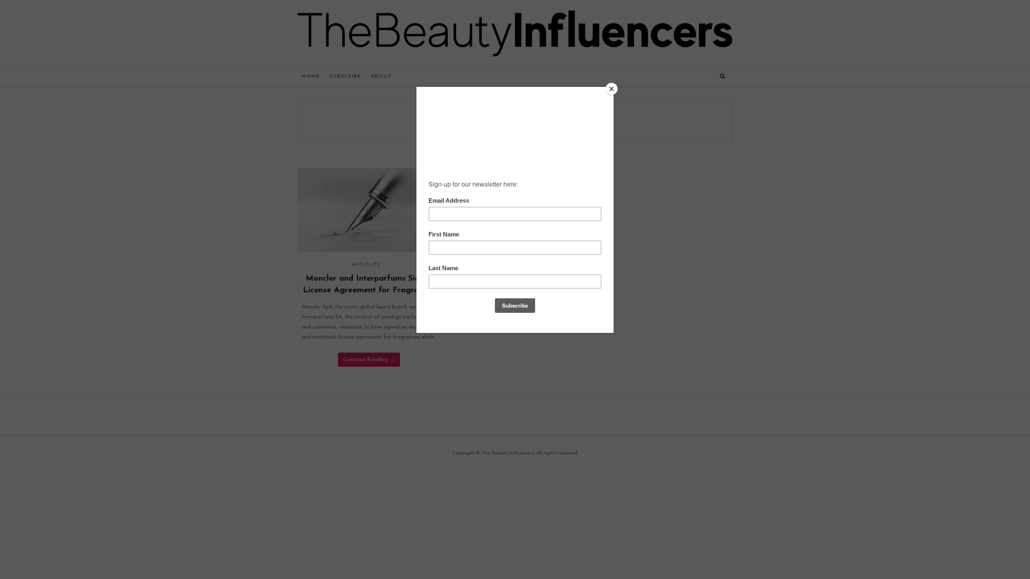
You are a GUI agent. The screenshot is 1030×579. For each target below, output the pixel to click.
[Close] (612, 89)
